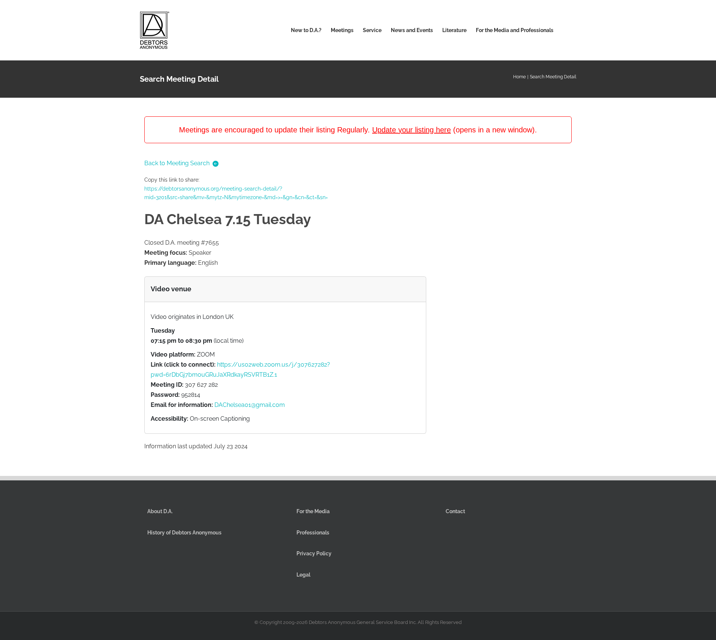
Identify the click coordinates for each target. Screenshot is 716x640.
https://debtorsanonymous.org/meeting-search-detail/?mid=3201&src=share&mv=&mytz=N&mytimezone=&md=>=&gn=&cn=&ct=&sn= (236, 193)
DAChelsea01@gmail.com (249, 404)
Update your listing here (411, 130)
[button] (565, 30)
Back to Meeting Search (177, 163)
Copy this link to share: (236, 188)
